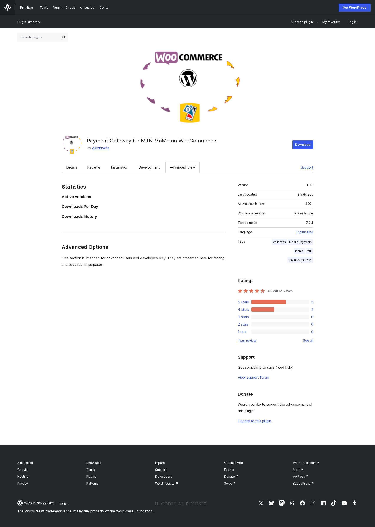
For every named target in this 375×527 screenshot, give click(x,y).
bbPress (301, 476)
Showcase (93, 463)
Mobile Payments (300, 242)
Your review (247, 340)
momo (299, 251)
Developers (163, 476)
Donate (231, 476)
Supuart (160, 470)
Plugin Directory (28, 22)
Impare (160, 463)
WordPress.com (306, 463)
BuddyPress (303, 483)
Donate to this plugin (254, 421)
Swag (230, 483)
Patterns (92, 483)
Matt (298, 470)
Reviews (94, 167)
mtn (309, 251)
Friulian (63, 503)
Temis (90, 470)
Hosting (22, 476)
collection (279, 242)
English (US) (304, 232)
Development (149, 167)
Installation (119, 167)
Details (71, 167)
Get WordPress (355, 7)
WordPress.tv (166, 483)
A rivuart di (25, 463)
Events (229, 470)
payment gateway (300, 259)
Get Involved (233, 463)
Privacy (22, 483)
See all (308, 340)
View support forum (253, 377)
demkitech (100, 148)
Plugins (91, 476)
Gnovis (22, 470)
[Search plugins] (63, 37)
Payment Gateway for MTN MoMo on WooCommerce (151, 140)
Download (303, 144)
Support (307, 167)
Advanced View (182, 167)
